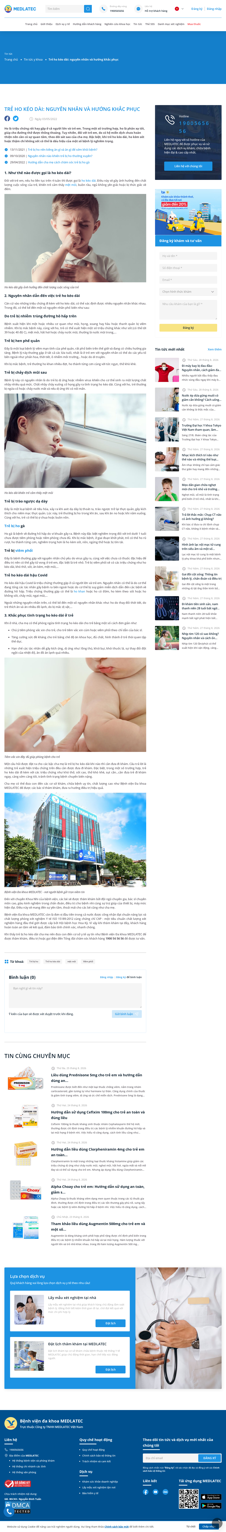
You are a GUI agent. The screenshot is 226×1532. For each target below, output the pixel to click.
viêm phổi (24, 550)
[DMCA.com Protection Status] (17, 1507)
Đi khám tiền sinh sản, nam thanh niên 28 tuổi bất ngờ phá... (200, 608)
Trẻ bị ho (12, 525)
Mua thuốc (194, 24)
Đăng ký (196, 9)
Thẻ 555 (150, 24)
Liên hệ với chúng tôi (188, 166)
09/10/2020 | (51, 156)
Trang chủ (11, 59)
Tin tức (137, 24)
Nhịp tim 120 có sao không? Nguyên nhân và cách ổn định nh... (200, 638)
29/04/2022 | (50, 162)
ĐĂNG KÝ (209, 1458)
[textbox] (188, 292)
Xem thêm (215, 349)
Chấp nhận (209, 1526)
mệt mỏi (70, 185)
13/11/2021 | (53, 150)
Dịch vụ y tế (63, 24)
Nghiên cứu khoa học (117, 24)
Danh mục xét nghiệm (171, 24)
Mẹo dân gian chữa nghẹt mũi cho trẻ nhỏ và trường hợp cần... (199, 489)
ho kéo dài (89, 181)
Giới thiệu (46, 24)
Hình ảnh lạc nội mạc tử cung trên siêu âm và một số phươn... (201, 549)
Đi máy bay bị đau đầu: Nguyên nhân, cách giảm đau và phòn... (201, 370)
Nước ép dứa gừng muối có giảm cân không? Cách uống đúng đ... (200, 400)
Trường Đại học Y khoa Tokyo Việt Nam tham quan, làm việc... (201, 429)
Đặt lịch (111, 1323)
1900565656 (16, 1449)
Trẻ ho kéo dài (53, 961)
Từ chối (190, 1526)
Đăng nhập (214, 9)
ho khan (79, 591)
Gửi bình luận (124, 1014)
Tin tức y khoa (33, 59)
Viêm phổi (88, 961)
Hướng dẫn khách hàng (87, 24)
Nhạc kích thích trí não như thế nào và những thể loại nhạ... (200, 459)
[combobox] (188, 292)
